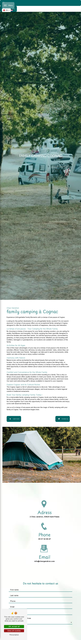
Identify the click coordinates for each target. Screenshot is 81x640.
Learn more (16, 419)
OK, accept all (14, 626)
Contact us (65, 419)
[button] (6, 10)
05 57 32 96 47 (44, 539)
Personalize (14, 635)
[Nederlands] (11, 10)
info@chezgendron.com (44, 561)
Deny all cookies (14, 631)
